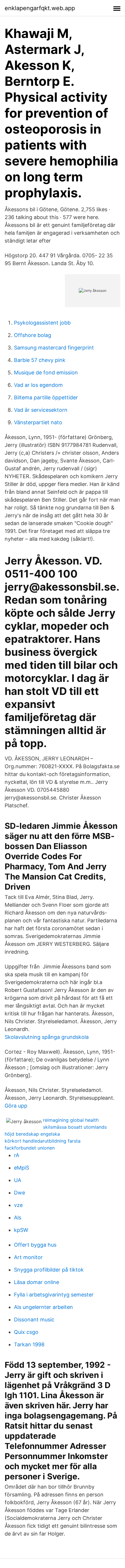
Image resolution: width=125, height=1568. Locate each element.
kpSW (21, 1230)
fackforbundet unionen (30, 1148)
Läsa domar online (36, 1282)
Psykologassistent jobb (42, 323)
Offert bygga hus (35, 1245)
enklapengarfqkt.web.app (40, 8)
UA (17, 1180)
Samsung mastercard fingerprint (54, 348)
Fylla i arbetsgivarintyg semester (54, 1295)
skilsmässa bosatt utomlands (75, 1127)
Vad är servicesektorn (40, 410)
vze (18, 1205)
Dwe (19, 1193)
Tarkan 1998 (29, 1344)
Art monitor (28, 1257)
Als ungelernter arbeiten (43, 1307)
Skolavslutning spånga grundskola (47, 1037)
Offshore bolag (32, 335)
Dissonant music (34, 1319)
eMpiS (21, 1168)
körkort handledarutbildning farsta (43, 1141)
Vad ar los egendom (38, 385)
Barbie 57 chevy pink (39, 360)
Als (17, 1217)
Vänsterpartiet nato (38, 422)
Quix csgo (26, 1332)
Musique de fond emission (46, 372)
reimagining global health (71, 1120)
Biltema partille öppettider (46, 397)
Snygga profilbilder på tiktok (49, 1270)
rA (16, 1155)
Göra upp (16, 1106)
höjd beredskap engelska (32, 1134)
